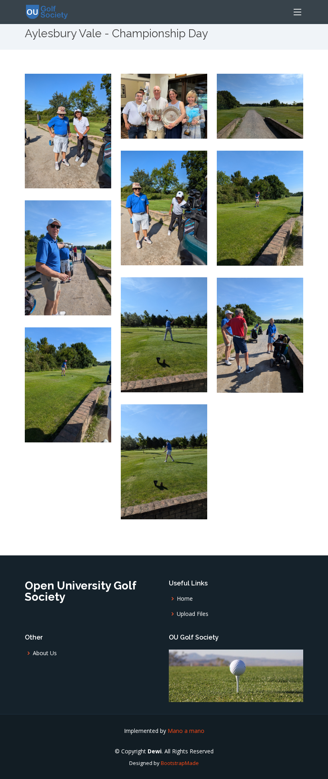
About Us (45, 653)
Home (185, 598)
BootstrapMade (180, 763)
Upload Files (192, 614)
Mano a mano (186, 731)
